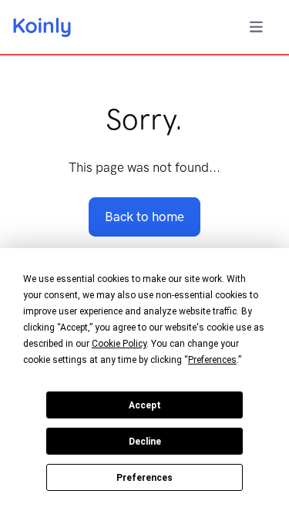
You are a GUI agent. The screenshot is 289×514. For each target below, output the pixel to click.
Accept (145, 405)
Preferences (144, 477)
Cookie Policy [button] (119, 343)
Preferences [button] (212, 359)
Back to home (144, 216)
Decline (145, 441)
